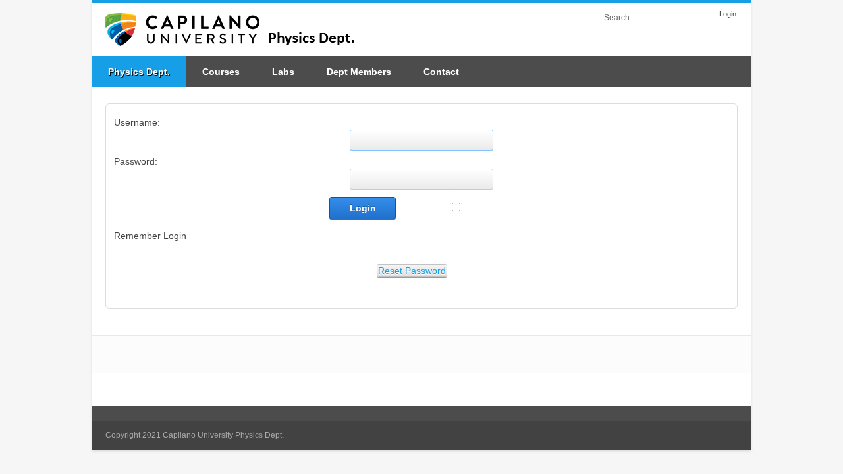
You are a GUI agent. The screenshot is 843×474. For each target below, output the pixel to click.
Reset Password (412, 270)
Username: (137, 122)
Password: (135, 161)
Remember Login (150, 235)
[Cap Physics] (240, 29)
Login (727, 14)
